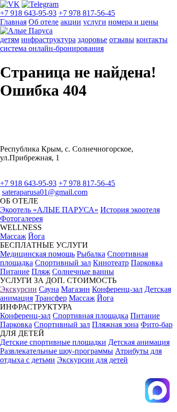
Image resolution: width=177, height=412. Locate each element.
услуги (94, 22)
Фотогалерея (21, 218)
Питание (15, 271)
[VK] (10, 4)
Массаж (13, 236)
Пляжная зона (115, 324)
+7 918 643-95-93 (28, 13)
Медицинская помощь (37, 254)
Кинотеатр (111, 262)
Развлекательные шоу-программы (56, 351)
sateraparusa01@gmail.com (45, 192)
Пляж (40, 271)
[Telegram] (40, 4)
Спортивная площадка (90, 315)
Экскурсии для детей (92, 360)
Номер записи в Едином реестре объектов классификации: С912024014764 (70, 377)
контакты (152, 39)
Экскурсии (18, 289)
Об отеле (44, 22)
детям (9, 39)
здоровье (92, 39)
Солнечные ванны (83, 271)
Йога (36, 236)
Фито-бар (157, 324)
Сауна (49, 289)
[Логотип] (26, 30)
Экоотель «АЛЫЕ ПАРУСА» (49, 210)
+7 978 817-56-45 (87, 13)
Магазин (75, 289)
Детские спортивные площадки (53, 342)
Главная (13, 22)
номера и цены (133, 22)
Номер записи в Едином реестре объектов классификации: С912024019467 (70, 398)
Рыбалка (91, 254)
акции (70, 22)
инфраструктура (48, 39)
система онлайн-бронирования (52, 48)
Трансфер (51, 298)
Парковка (147, 262)
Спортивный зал (63, 262)
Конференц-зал (117, 289)
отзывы (121, 39)
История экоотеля (130, 210)
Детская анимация (139, 342)
